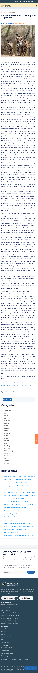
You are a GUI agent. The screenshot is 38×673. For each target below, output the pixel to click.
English (6, 431)
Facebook (6, 399)
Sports (6, 458)
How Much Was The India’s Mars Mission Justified (19, 495)
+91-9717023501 (12, 1)
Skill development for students (10, 615)
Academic (7, 411)
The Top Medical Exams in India (14, 498)
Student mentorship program (10, 618)
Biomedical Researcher (11, 532)
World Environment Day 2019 (13, 489)
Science (7, 453)
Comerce (7, 421)
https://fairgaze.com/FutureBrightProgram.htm (16, 385)
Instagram (4, 659)
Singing (7, 456)
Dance (6, 426)
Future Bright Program (8, 656)
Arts (5, 413)
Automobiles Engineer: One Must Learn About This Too (18, 527)
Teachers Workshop (7, 650)
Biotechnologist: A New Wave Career (15, 529)
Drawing (7, 428)
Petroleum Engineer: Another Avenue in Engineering (16, 523)
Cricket (6, 423)
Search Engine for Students (9, 624)
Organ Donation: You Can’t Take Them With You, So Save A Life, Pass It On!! (19, 492)
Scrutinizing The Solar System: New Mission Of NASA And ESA (18, 480)
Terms (8, 669)
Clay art (7, 418)
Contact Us (4, 631)
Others (6, 443)
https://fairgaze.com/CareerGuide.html (13, 382)
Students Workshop (7, 653)
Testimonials (5, 642)
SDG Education (5, 607)
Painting (7, 446)
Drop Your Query (31, 668)
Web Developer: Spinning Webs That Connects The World (18, 505)
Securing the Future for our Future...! (16, 486)
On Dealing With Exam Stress (10, 621)
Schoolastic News (6, 610)
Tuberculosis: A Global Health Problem (16, 482)
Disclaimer (14, 669)
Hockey (6, 436)
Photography (8, 451)
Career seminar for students (9, 604)
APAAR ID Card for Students (9, 613)
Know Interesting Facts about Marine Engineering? (15, 508)
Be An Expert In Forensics (12, 517)
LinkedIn (20, 659)
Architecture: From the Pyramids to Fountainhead (19, 535)
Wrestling (7, 463)
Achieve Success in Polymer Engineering (16, 520)
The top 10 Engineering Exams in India (16, 501)
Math (6, 438)
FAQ (2, 639)
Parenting (7, 448)
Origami (7, 441)
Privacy (3, 669)
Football (7, 433)
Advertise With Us (6, 670)
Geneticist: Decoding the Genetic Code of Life (18, 510)
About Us (4, 629)
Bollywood (8, 416)
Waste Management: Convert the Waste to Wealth (19, 476)
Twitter (27, 659)
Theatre (7, 461)
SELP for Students (6, 647)
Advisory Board (6, 637)
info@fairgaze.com (27, 1)
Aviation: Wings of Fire (11, 514)
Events (3, 634)
